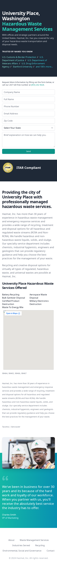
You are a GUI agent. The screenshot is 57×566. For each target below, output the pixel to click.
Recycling (40, 545)
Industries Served (21, 545)
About (11, 540)
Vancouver (15, 426)
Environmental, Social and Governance (22, 550)
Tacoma (5, 426)
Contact (50, 550)
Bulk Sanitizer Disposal (13, 297)
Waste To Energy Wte (12, 307)
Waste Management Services (34, 540)
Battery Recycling (10, 294)
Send (28, 151)
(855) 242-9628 (37, 85)
